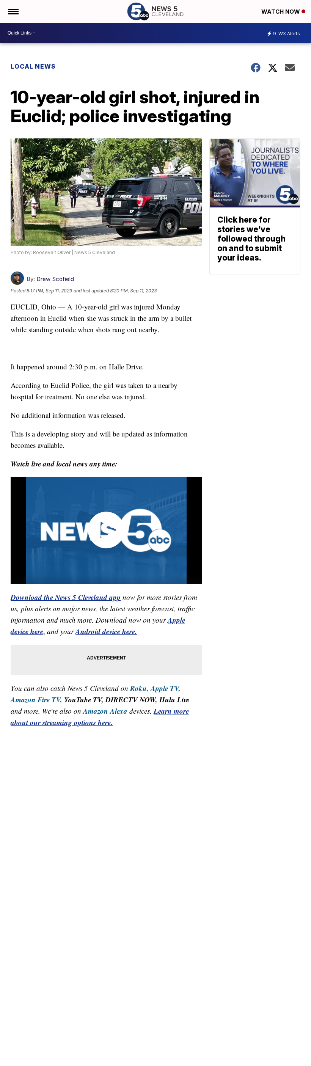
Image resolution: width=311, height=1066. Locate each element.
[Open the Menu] (13, 11)
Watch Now (281, 11)
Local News (33, 66)
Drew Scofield (55, 279)
